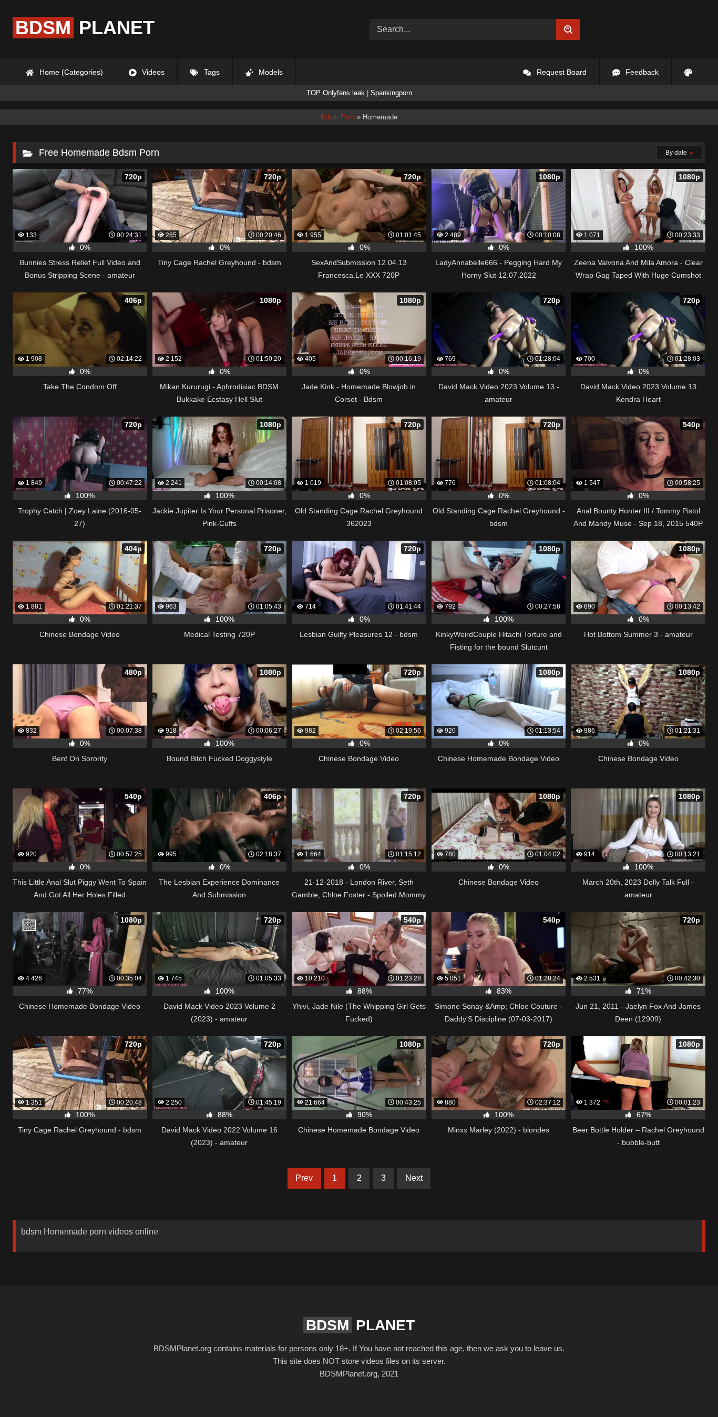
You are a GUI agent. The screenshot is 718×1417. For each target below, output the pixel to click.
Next (414, 1177)
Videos (152, 72)
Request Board (561, 72)
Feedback (641, 72)
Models (270, 72)
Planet (85, 27)
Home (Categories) (70, 72)
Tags (211, 72)
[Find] (568, 29)
